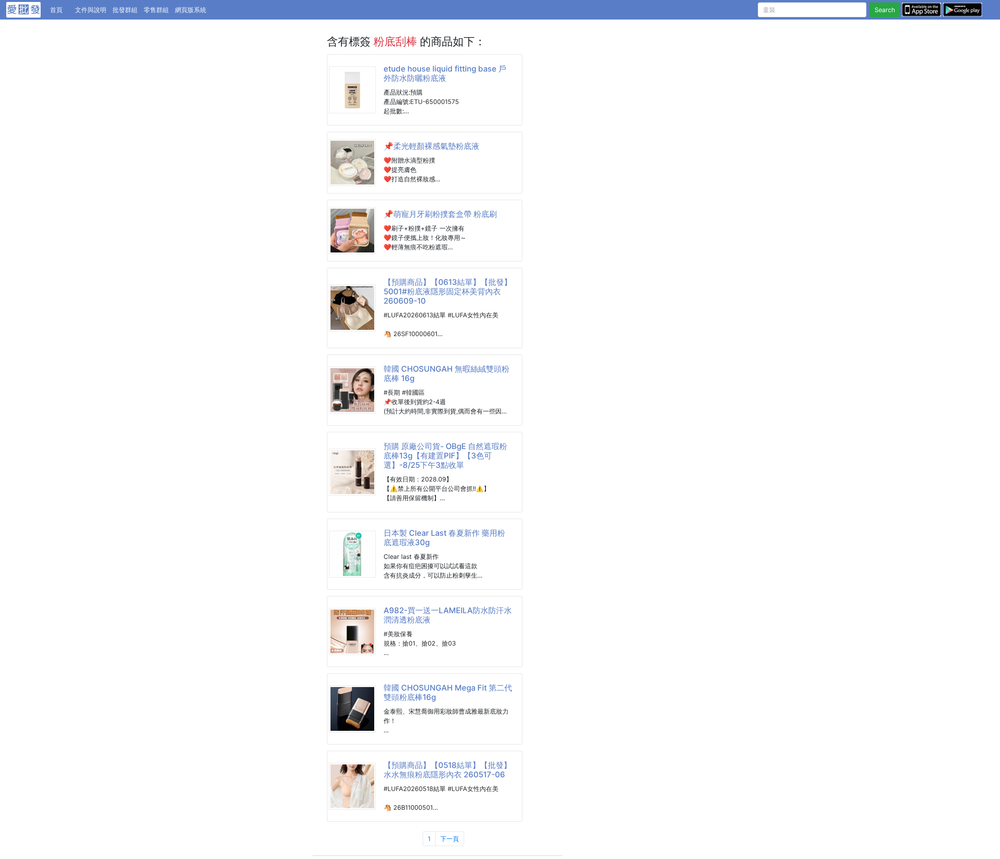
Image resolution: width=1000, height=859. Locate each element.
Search (885, 10)
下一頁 (449, 839)
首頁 (61, 9)
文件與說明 (90, 10)
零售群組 (156, 10)
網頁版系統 (190, 10)
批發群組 (125, 10)
